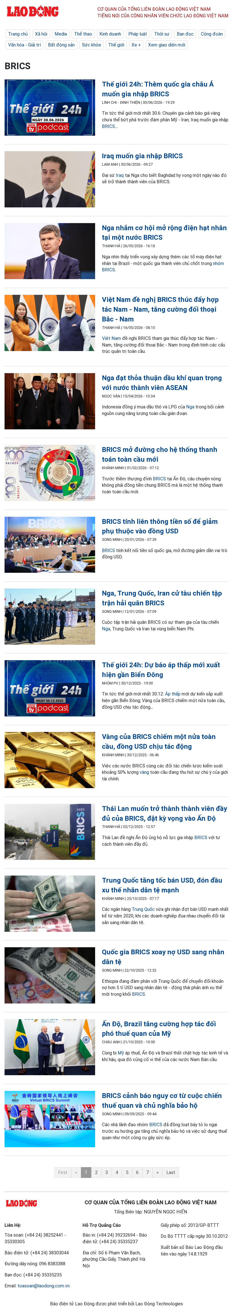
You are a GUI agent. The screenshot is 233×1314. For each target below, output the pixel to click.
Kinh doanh (110, 34)
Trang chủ (18, 34)
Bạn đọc (185, 34)
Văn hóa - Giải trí (24, 45)
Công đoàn (212, 34)
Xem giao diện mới (166, 45)
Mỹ (121, 1053)
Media (61, 34)
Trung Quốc (143, 909)
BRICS (108, 126)
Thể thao (83, 34)
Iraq (120, 175)
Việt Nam (112, 338)
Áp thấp (172, 694)
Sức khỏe (91, 45)
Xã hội (41, 34)
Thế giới (116, 45)
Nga (190, 407)
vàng (144, 772)
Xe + (136, 45)
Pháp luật (137, 34)
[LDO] (50, 108)
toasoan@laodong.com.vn (44, 1286)
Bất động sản (61, 45)
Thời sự (162, 34)
